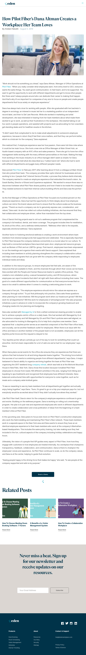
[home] (10, 4)
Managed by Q (28, 312)
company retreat (39, 364)
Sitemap (36, 645)
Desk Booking (13, 637)
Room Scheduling (14, 640)
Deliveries (12, 645)
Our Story (37, 640)
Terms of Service (60, 648)
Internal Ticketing (14, 648)
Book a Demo (43, 474)
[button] (82, 3)
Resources (37, 637)
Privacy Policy (59, 645)
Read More (6, 530)
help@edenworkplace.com (63, 637)
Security (36, 642)
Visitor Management (15, 642)
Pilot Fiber (6, 86)
